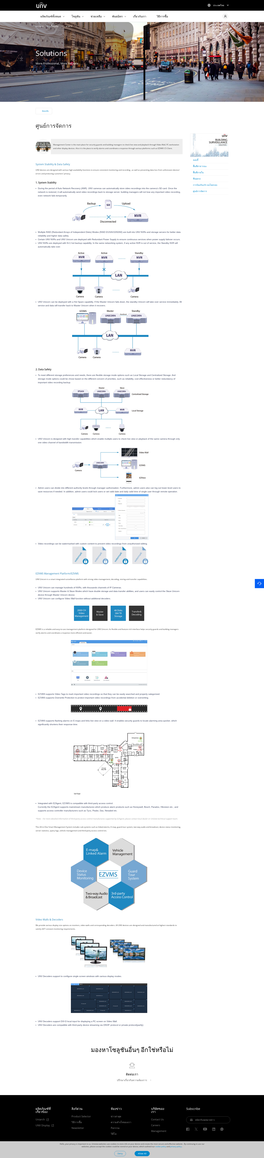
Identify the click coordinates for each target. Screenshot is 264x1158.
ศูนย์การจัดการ (200, 191)
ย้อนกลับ (45, 111)
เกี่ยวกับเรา (139, 16)
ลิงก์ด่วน (77, 1108)
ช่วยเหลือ (96, 16)
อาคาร (69, 26)
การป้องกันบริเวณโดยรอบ (205, 184)
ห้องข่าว (116, 1108)
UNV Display (43, 1125)
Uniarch (40, 1119)
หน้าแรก (40, 26)
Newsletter (78, 1128)
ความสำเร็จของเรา (121, 1122)
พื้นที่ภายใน (198, 172)
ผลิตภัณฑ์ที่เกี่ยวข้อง (43, 1110)
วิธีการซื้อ (162, 16)
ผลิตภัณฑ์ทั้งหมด (50, 16)
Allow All (142, 1153)
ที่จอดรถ (197, 178)
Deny (120, 1153)
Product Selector (81, 1116)
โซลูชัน (76, 16)
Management (158, 1131)
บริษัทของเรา (157, 1110)
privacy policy (176, 1146)
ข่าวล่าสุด (116, 1116)
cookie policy (160, 1146)
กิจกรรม (115, 1128)
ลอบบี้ (195, 159)
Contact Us (157, 1119)
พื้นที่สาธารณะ (200, 166)
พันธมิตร (117, 16)
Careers (155, 1125)
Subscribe (193, 1108)
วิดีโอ (114, 1134)
